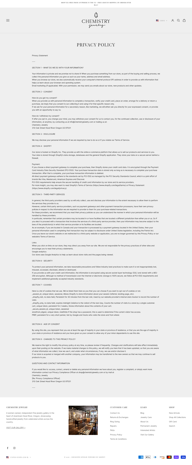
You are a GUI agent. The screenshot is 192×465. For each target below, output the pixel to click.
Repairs (113, 426)
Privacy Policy (116, 435)
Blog (142, 413)
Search (172, 426)
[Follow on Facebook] (7, 448)
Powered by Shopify (96, 457)
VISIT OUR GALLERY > (15, 427)
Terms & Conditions (118, 439)
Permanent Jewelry (148, 426)
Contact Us (115, 413)
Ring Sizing (115, 421)
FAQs (112, 430)
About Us (144, 421)
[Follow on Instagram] (14, 448)
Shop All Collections (177, 417)
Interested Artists (147, 430)
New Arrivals (174, 413)
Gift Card (173, 421)
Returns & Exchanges (119, 417)
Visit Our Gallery (147, 435)
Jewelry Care (146, 417)
